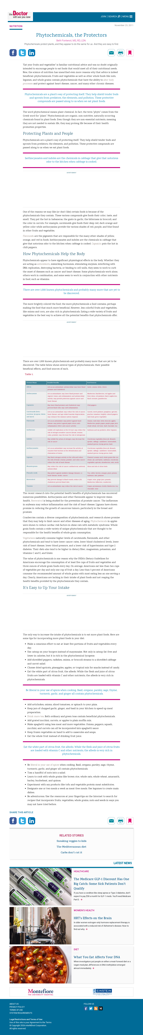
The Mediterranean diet (71, 847)
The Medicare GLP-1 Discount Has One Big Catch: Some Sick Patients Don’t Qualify (102, 889)
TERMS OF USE (16, 1010)
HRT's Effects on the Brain (102, 923)
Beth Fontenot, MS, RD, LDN (71, 40)
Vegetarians (29, 538)
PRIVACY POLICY (17, 1007)
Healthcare (81, 871)
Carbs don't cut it (71, 853)
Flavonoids (28, 236)
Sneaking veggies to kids (71, 841)
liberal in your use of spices (45, 765)
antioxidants (43, 264)
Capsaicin (96, 244)
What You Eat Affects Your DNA (102, 962)
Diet (76, 949)
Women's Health (84, 910)
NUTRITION (15, 26)
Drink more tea (35, 716)
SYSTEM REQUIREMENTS (20, 1013)
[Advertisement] (71, 5)
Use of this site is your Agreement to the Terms (30, 1022)
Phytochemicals (99, 521)
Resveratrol (37, 501)
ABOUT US (14, 1004)
